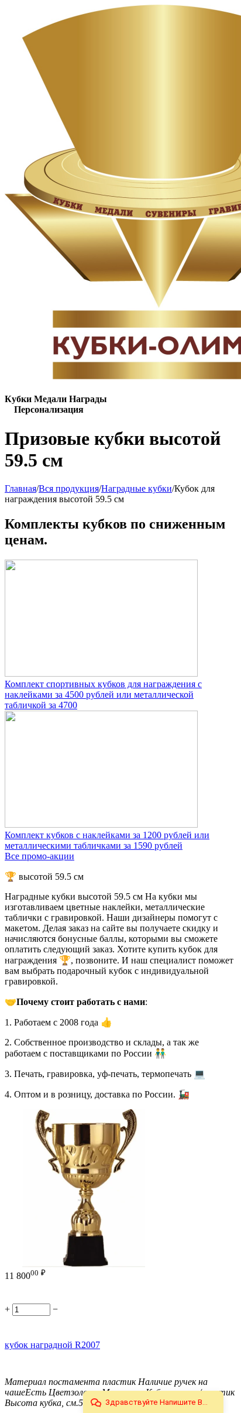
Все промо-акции (39, 856)
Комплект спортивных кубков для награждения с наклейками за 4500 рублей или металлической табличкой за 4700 (103, 694)
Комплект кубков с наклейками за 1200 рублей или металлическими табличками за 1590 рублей (107, 840)
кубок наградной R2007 (52, 1345)
